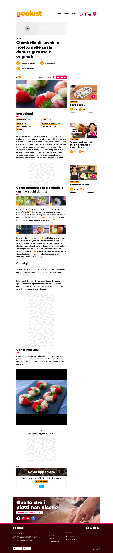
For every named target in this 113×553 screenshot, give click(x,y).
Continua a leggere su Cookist (41, 433)
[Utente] (90, 14)
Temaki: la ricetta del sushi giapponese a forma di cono (81, 145)
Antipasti (18, 466)
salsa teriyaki (33, 289)
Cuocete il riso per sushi (25, 209)
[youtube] (28, 518)
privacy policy (53, 533)
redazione (51, 538)
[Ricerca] (81, 14)
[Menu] (94, 14)
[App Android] (27, 548)
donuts (31, 142)
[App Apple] (17, 548)
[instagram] (23, 518)
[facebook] (33, 518)
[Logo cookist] (29, 13)
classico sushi (49, 139)
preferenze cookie (54, 541)
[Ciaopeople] (96, 549)
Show (74, 14)
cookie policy (52, 535)
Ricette (66, 14)
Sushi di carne (77, 105)
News (59, 14)
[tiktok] (18, 518)
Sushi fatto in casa (79, 185)
